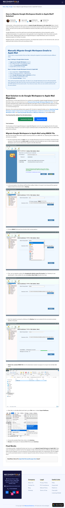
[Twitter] (10, 492)
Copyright (54, 490)
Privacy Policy (44, 482)
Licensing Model (56, 493)
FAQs (53, 482)
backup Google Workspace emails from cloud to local (37, 110)
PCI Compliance (44, 485)
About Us (30, 482)
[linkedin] (16, 21)
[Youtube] (17, 492)
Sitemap (30, 490)
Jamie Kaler (12, 21)
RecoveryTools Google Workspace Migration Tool (40, 102)
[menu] (62, 2)
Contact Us (31, 485)
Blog (29, 487)
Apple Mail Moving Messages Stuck (28, 458)
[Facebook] (7, 492)
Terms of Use (43, 490)
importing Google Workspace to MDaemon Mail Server (31, 112)
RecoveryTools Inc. (29, 505)
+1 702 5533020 (13, 488)
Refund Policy (44, 487)
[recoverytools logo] (11, 2)
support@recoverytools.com (13, 486)
